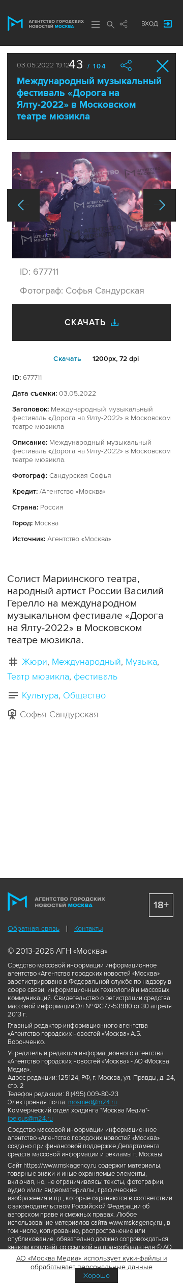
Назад (23, 205)
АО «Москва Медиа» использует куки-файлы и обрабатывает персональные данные (91, 1262)
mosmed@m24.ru (92, 1102)
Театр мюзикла (38, 676)
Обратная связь (33, 928)
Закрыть (163, 66)
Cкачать (67, 358)
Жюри (34, 661)
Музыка (141, 661)
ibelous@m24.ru (30, 1119)
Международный (86, 661)
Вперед (159, 205)
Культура (40, 695)
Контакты (88, 928)
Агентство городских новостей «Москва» (46, 23)
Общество (84, 695)
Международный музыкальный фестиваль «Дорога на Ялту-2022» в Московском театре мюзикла (89, 99)
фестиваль (95, 676)
